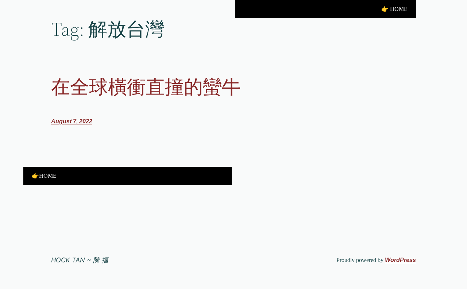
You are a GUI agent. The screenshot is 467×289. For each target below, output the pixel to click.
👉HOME (44, 176)
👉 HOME (394, 9)
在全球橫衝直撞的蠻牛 (146, 87)
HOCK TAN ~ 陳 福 (79, 260)
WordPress (400, 260)
